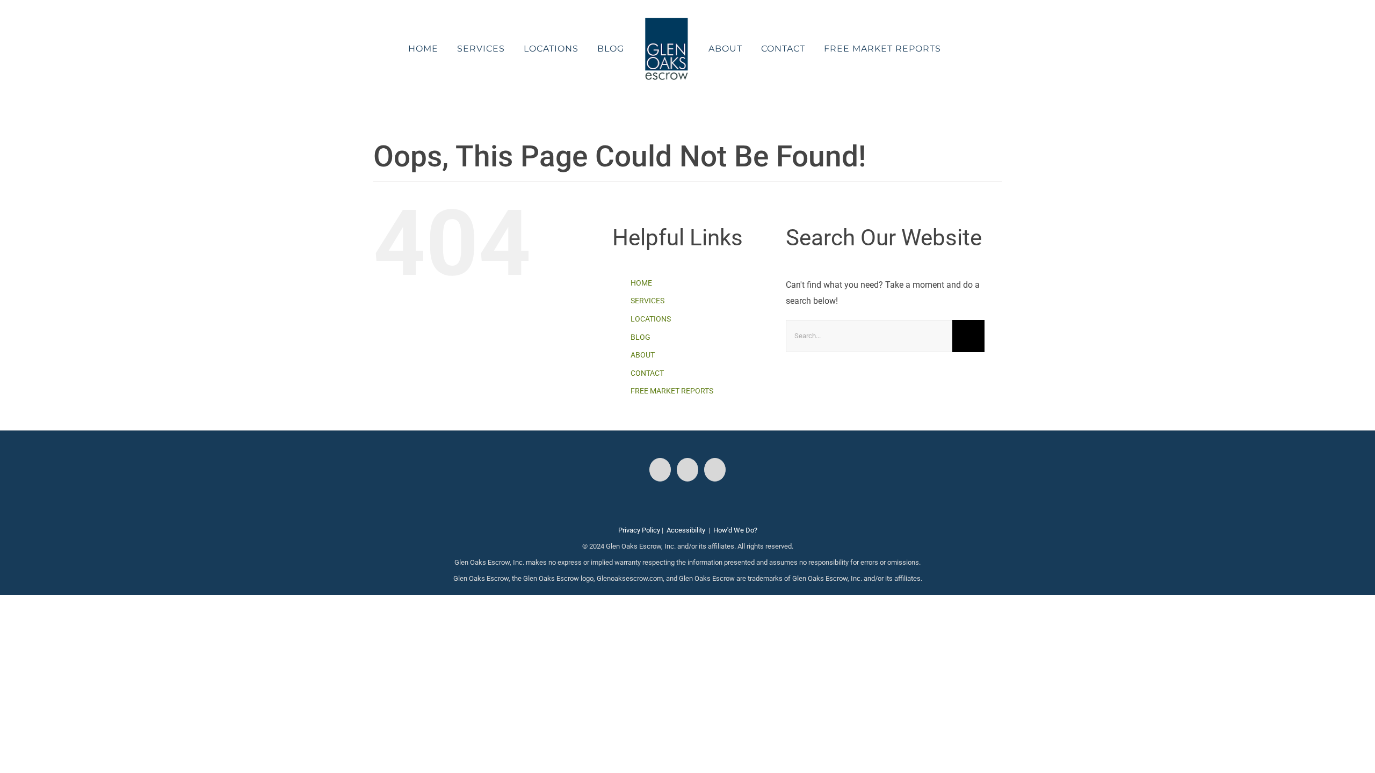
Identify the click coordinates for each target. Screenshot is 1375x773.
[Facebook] (660, 470)
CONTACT (647, 373)
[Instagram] (687, 470)
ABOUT (643, 355)
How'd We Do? (735, 530)
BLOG (640, 337)
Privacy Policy (639, 530)
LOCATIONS (651, 319)
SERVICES (647, 300)
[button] (935, 48)
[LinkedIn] (715, 470)
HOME (641, 283)
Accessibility (686, 530)
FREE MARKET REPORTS (672, 390)
